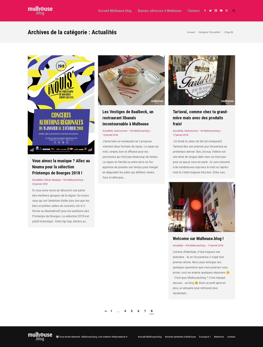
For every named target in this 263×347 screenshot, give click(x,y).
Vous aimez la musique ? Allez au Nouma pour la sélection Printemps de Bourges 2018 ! (61, 166)
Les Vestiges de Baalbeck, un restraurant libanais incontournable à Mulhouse (128, 117)
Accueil (191, 32)
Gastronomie (120, 130)
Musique (56, 179)
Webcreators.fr (119, 336)
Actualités (37, 179)
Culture (47, 179)
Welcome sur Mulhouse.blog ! (198, 238)
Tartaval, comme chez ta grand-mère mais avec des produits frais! (200, 117)
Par (73, 179)
